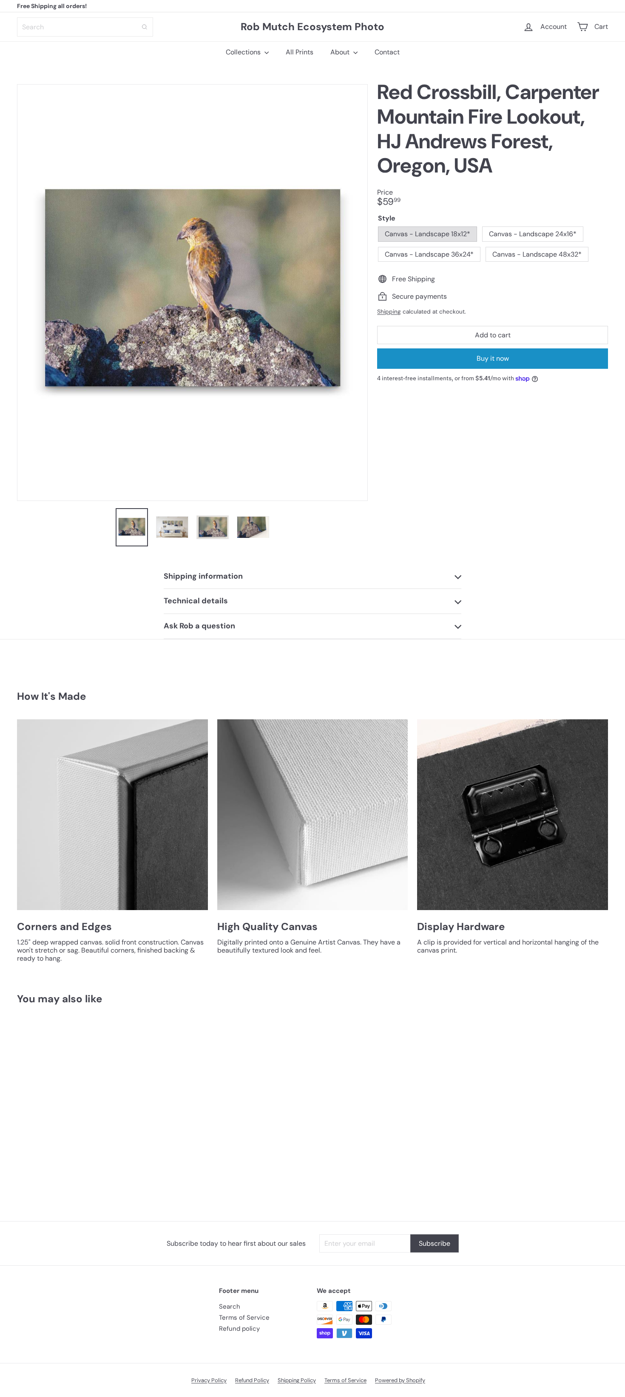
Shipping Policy (297, 1380)
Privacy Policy (209, 1380)
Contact (387, 52)
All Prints (299, 52)
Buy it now (493, 358)
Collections (244, 52)
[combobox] (85, 27)
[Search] (144, 27)
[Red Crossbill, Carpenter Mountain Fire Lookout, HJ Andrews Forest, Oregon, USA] (62, 1106)
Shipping (389, 311)
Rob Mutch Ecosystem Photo (312, 26)
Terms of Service (244, 1317)
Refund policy (239, 1328)
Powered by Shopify (400, 1380)
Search (229, 1306)
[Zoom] (192, 293)
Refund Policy (252, 1380)
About (340, 52)
